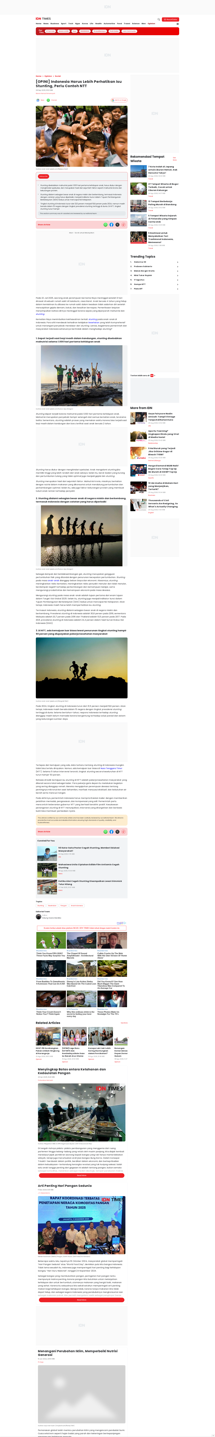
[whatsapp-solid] (106, 225)
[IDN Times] (43, 18)
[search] (158, 19)
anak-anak (53, 580)
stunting (40, 314)
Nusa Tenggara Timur (111, 768)
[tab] (44, 176)
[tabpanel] (82, 200)
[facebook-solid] (111, 225)
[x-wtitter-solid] (117, 225)
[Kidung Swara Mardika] (38, 916)
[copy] (123, 225)
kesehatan (93, 322)
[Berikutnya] (128, 1037)
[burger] (177, 24)
